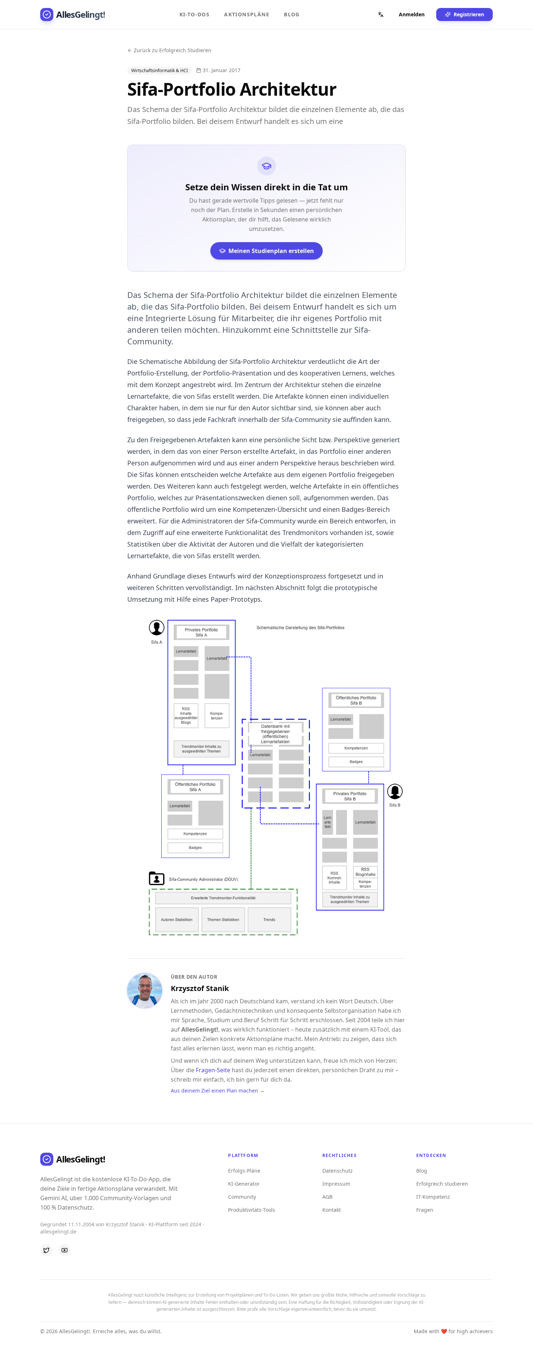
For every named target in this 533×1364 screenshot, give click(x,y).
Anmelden (412, 14)
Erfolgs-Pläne (244, 1170)
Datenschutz (337, 1170)
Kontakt (331, 1209)
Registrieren (469, 14)
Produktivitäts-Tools (251, 1209)
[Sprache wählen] (380, 14)
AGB (327, 1196)
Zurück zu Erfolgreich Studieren (172, 50)
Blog (292, 14)
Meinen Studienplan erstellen (271, 251)
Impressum (336, 1183)
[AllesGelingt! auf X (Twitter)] (46, 1250)
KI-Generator (244, 1183)
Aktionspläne (246, 14)
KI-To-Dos (194, 14)
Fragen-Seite (213, 1070)
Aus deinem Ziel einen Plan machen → (218, 1090)
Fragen (424, 1209)
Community (242, 1196)
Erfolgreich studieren (442, 1183)
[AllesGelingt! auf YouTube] (64, 1250)
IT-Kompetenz (433, 1196)
